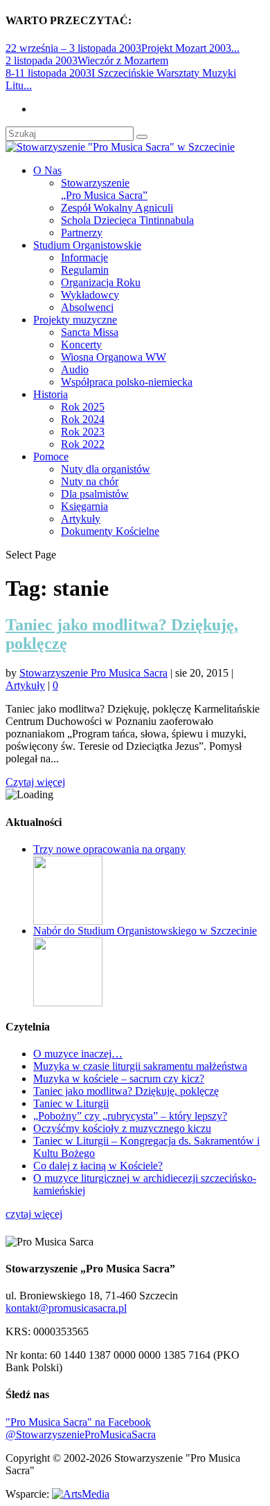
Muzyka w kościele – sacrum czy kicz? (118, 1078)
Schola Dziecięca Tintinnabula (127, 220)
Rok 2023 (83, 431)
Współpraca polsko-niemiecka (126, 382)
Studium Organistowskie (87, 245)
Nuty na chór (89, 481)
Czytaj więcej (35, 782)
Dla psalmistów (95, 494)
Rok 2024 (83, 419)
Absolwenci (87, 307)
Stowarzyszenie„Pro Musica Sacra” (104, 189)
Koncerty (81, 344)
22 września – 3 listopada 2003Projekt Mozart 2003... (123, 48)
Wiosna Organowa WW (113, 357)
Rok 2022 (83, 444)
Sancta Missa (89, 332)
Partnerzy (81, 232)
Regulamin (85, 270)
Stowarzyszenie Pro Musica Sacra (93, 673)
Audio (75, 369)
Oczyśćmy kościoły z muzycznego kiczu (122, 1128)
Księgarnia (84, 506)
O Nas (47, 170)
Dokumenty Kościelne (110, 531)
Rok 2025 (83, 407)
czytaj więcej (34, 1214)
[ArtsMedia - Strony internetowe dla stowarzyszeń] (80, 1494)
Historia (50, 394)
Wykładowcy (90, 295)
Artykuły (80, 519)
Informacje (84, 257)
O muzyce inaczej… (78, 1054)
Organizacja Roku (101, 282)
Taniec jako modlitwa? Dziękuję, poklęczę (126, 1091)
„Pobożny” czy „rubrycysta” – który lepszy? (130, 1116)
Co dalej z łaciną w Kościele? (98, 1165)
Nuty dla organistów (105, 469)
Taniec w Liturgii (71, 1103)
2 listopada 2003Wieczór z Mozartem (87, 60)
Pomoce (51, 456)
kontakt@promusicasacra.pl (66, 1308)
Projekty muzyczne (75, 320)
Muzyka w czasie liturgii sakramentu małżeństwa (140, 1066)
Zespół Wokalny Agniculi (117, 208)
